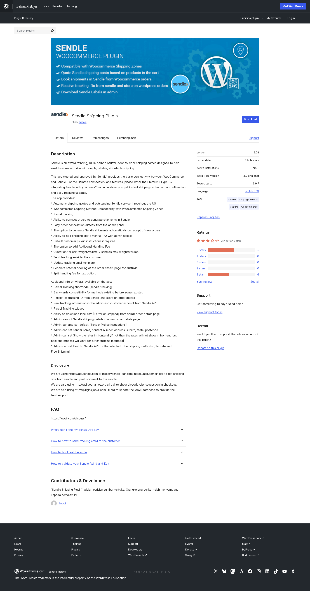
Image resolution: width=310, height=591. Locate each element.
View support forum (209, 312)
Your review (204, 281)
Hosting (19, 549)
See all (254, 281)
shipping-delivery (248, 199)
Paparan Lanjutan (208, 217)
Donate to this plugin (210, 348)
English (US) (252, 191)
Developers (135, 549)
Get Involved (193, 538)
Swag (190, 555)
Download (250, 119)
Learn (131, 538)
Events (189, 543)
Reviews (77, 138)
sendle (232, 199)
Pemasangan (100, 138)
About (18, 538)
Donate (191, 549)
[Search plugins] (52, 30)
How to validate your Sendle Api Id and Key (80, 463)
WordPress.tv (137, 555)
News (17, 543)
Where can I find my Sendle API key (75, 429)
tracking (234, 206)
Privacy (18, 555)
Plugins (75, 549)
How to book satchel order (69, 452)
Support (254, 138)
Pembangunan (126, 138)
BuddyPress (251, 555)
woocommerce (249, 206)
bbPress (248, 549)
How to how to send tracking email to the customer (85, 441)
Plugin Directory (23, 18)
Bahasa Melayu (57, 571)
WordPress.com (253, 538)
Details (59, 138)
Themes (76, 543)
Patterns (76, 555)
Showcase (77, 538)
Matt (246, 543)
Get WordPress (293, 6)
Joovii (82, 122)
